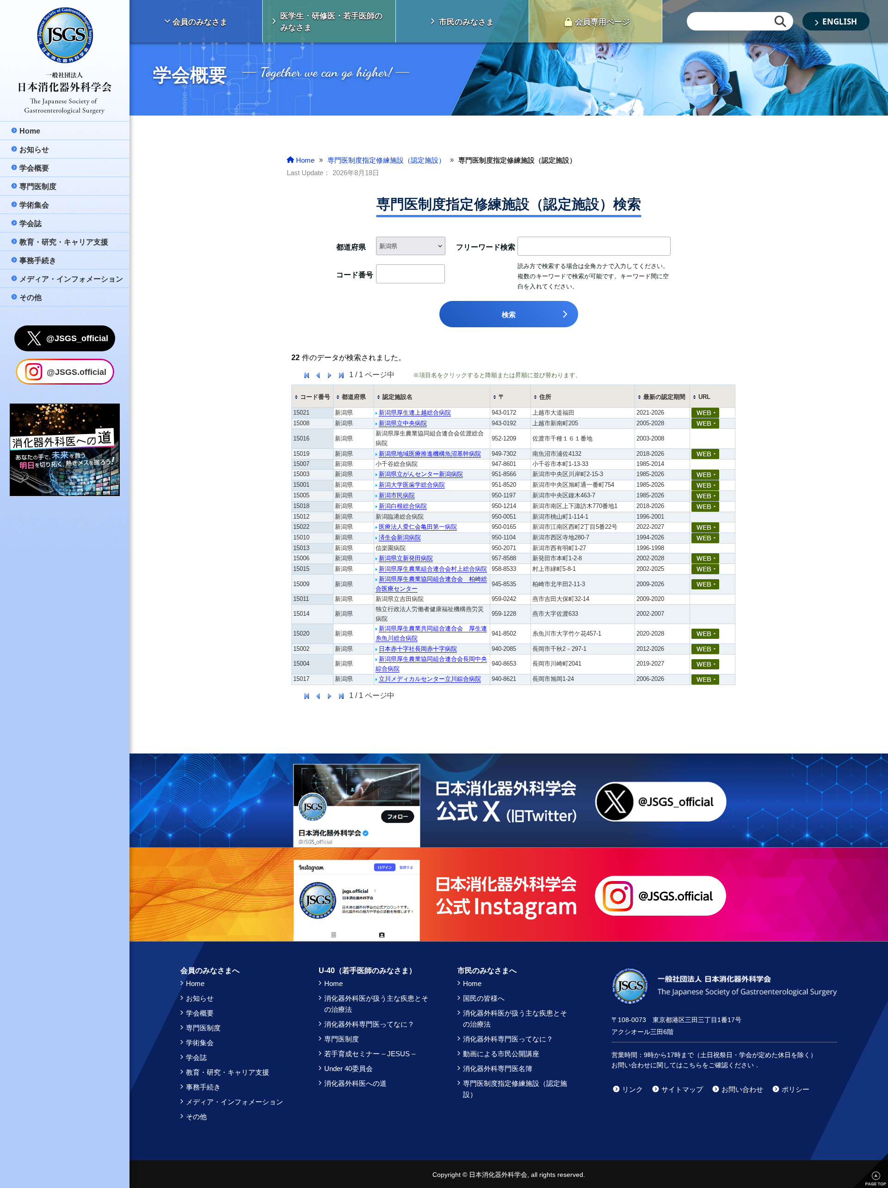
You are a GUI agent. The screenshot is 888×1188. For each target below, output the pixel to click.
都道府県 (354, 396)
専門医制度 (203, 1028)
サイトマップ (682, 1089)
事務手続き (203, 1087)
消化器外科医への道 (355, 1083)
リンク (632, 1089)
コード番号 (315, 396)
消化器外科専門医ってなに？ (369, 1024)
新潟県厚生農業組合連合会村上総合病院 (433, 568)
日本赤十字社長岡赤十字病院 (418, 648)
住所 (545, 396)
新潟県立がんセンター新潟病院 (421, 474)
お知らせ (200, 998)
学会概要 (200, 1013)
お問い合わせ (742, 1089)
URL (704, 396)
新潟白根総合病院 (403, 505)
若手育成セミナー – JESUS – (369, 1054)
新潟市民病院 (397, 495)
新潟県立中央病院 (403, 423)
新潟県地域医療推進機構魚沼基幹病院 (430, 453)
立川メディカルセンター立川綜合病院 (430, 678)
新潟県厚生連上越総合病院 (415, 412)
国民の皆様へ (484, 998)
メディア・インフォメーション (234, 1102)
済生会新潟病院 (400, 537)
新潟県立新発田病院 (406, 558)
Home (195, 983)
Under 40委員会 (348, 1068)
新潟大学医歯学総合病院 (412, 484)
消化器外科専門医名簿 (497, 1068)
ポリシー (795, 1089)
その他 (196, 1117)
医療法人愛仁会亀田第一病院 (418, 526)
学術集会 (200, 1043)
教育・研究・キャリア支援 (227, 1072)
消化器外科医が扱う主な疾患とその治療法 (376, 1003)
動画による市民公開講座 (501, 1054)
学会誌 (196, 1057)
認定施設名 (397, 396)
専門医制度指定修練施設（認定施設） (515, 1088)
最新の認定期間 (664, 396)
